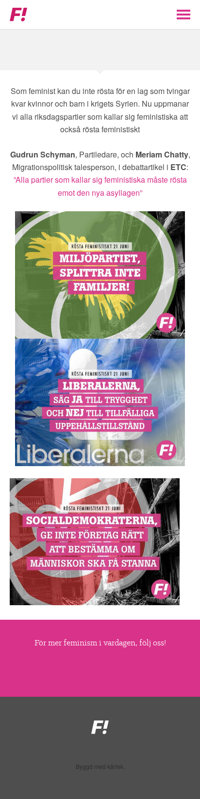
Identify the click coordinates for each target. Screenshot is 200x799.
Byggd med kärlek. (100, 766)
